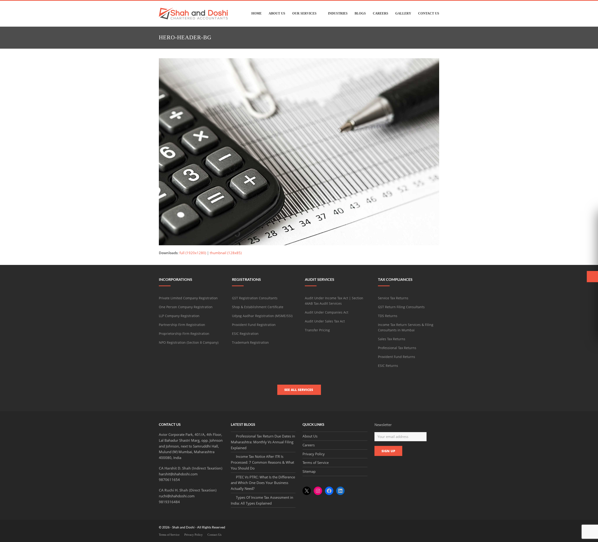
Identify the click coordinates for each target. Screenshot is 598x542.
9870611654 (169, 479)
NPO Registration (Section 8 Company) (188, 342)
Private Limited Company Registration (188, 298)
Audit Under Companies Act (326, 312)
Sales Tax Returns (391, 339)
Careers (309, 445)
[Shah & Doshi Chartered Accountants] (193, 13)
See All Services (299, 389)
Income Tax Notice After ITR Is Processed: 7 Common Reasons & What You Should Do (262, 462)
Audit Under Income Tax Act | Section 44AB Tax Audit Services (334, 301)
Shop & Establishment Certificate (257, 307)
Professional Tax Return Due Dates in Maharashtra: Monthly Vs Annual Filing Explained (263, 442)
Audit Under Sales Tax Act (325, 321)
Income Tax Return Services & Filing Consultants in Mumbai (405, 327)
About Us (310, 436)
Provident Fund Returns (396, 356)
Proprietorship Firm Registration (184, 333)
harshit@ (178, 474)
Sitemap (309, 471)
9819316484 (169, 501)
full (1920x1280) (192, 252)
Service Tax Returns (393, 298)
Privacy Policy (314, 454)
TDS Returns (387, 316)
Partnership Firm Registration (182, 324)
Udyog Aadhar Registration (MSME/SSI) (262, 316)
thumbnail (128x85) (226, 252)
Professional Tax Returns (397, 348)
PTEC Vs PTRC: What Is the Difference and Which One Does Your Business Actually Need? (263, 483)
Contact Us (214, 534)
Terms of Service (316, 462)
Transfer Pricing (317, 330)
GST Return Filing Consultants (401, 307)
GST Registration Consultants (255, 298)
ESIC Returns (388, 365)
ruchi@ (177, 496)
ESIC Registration (245, 333)
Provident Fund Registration (254, 324)
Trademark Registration (250, 342)
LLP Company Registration (179, 316)
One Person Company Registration (186, 307)
